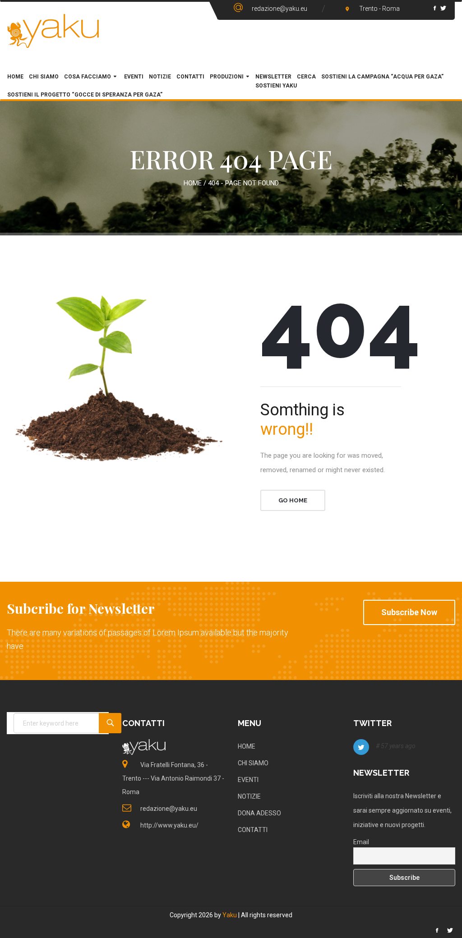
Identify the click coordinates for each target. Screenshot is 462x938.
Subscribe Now (409, 612)
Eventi (133, 77)
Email (361, 842)
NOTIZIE (249, 796)
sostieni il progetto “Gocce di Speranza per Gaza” (84, 95)
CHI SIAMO (44, 77)
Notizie (160, 77)
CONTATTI (253, 829)
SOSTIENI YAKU (276, 86)
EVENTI (248, 779)
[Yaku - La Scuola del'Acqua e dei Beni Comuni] (53, 39)
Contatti (190, 77)
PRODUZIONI (227, 77)
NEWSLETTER (273, 77)
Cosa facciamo (87, 77)
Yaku (229, 915)
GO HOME (292, 500)
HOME (15, 77)
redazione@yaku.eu (279, 8)
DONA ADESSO (259, 813)
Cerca (306, 77)
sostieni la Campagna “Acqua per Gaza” (382, 77)
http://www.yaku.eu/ (169, 825)
